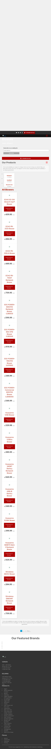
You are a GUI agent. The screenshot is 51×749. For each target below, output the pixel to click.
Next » (28, 631)
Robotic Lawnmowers (9, 715)
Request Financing (7, 18)
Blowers (6, 693)
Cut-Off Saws (7, 699)
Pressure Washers (8, 714)
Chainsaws (6, 694)
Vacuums (6, 730)
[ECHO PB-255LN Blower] (9, 256)
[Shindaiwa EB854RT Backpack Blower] (9, 603)
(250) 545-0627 (6, 667)
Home (4, 143)
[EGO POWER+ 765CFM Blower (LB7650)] (9, 366)
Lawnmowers (7, 708)
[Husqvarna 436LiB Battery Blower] (9, 496)
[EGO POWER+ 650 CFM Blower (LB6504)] (9, 336)
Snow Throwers (7, 717)
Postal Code (19, 7)
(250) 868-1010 (6, 679)
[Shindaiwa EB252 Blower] (9, 577)
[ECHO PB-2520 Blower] (9, 231)
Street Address (19, 4)
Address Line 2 (39, 4)
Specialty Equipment (8, 718)
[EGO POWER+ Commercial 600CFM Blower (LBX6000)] (9, 393)
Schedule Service (30, 132)
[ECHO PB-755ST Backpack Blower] (9, 282)
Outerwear (6, 741)
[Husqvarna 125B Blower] (9, 417)
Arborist (6, 738)
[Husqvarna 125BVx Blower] (9, 443)
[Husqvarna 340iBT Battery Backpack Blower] (9, 469)
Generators (6, 702)
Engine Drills (7, 700)
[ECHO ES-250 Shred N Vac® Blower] (9, 205)
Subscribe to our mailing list (10, 148)
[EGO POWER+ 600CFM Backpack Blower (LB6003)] (9, 309)
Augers (5, 688)
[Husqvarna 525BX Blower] (9, 523)
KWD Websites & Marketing (35, 747)
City (17, 6)
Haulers (6, 703)
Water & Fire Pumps (8, 732)
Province (35, 6)
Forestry (6, 742)
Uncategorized (7, 729)
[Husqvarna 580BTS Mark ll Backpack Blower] (9, 550)
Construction (7, 739)
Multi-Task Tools (8, 709)
